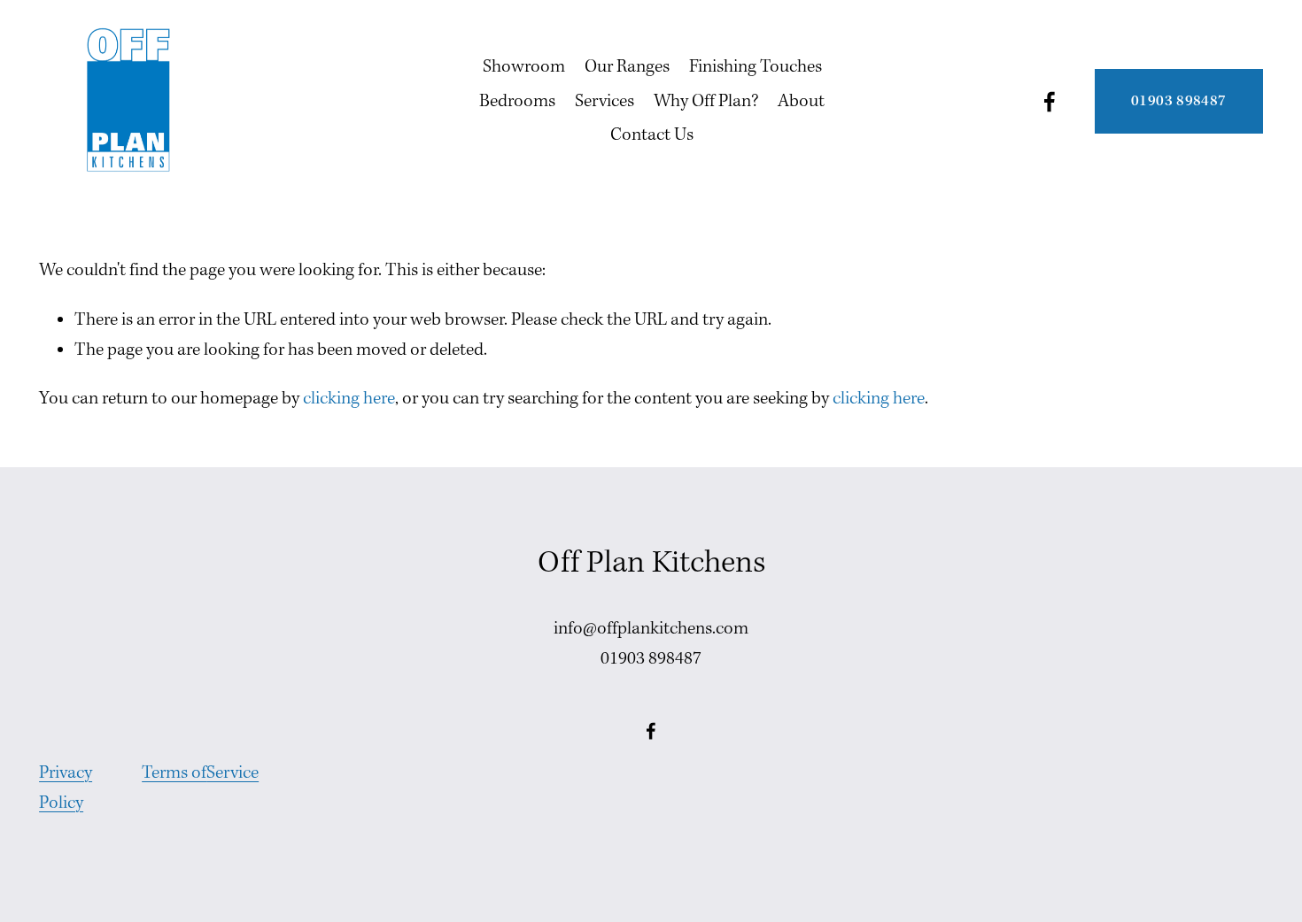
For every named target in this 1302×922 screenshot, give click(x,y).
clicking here (349, 399)
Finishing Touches (755, 67)
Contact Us (652, 135)
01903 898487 (1178, 101)
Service (232, 773)
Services (604, 101)
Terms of (174, 773)
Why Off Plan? (706, 101)
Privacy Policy (65, 788)
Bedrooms (517, 101)
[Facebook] (1049, 101)
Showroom (524, 67)
